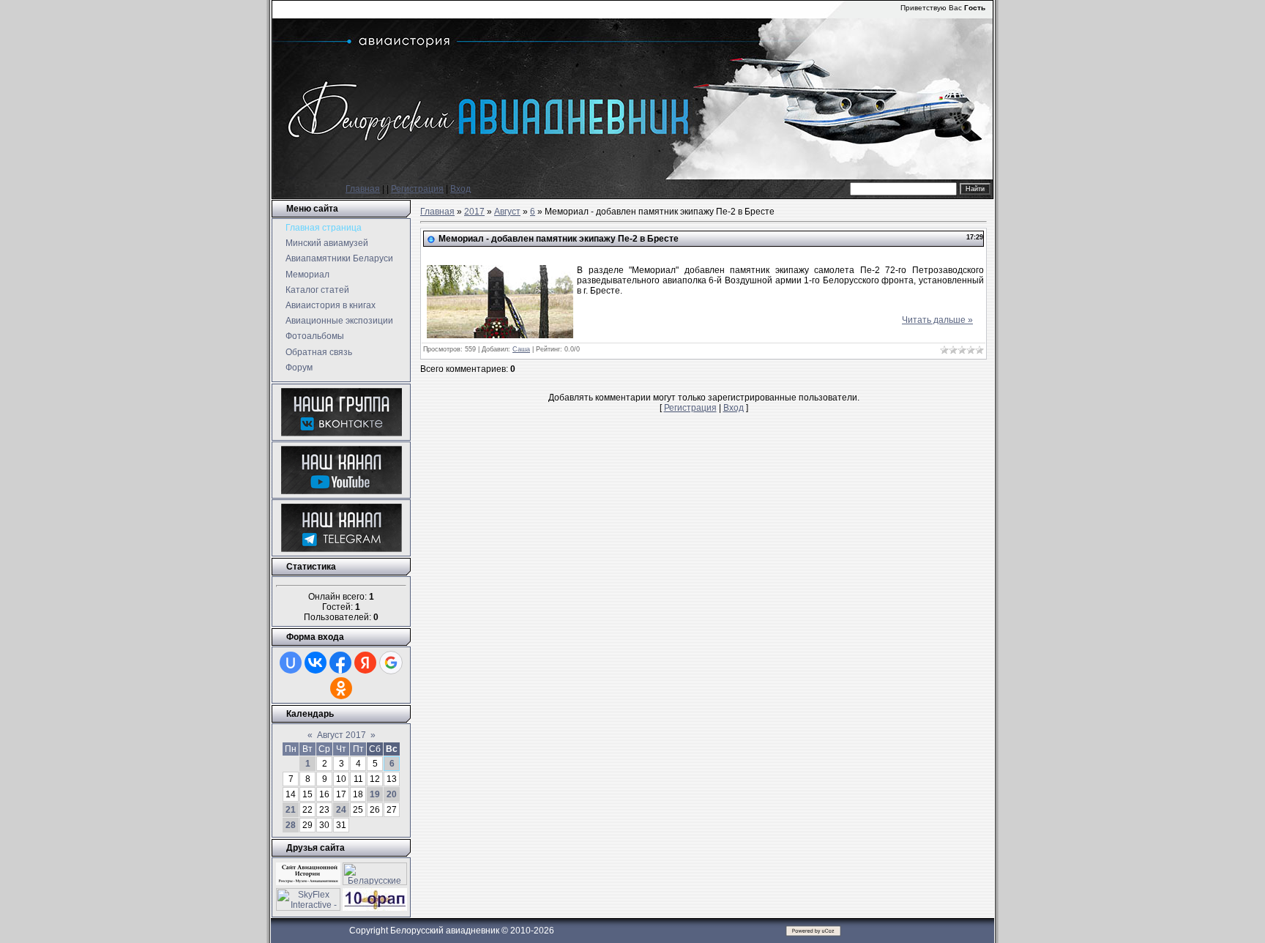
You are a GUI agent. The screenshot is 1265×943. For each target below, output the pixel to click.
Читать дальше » (937, 320)
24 (341, 810)
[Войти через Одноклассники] (341, 688)
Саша (521, 349)
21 (291, 810)
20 (392, 794)
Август (507, 211)
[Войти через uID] (291, 663)
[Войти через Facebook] (340, 663)
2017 (474, 211)
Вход (460, 189)
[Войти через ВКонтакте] (315, 663)
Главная (363, 189)
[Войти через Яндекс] (365, 663)
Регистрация (417, 189)
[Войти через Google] (391, 662)
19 (375, 794)
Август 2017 (341, 735)
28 (291, 825)
